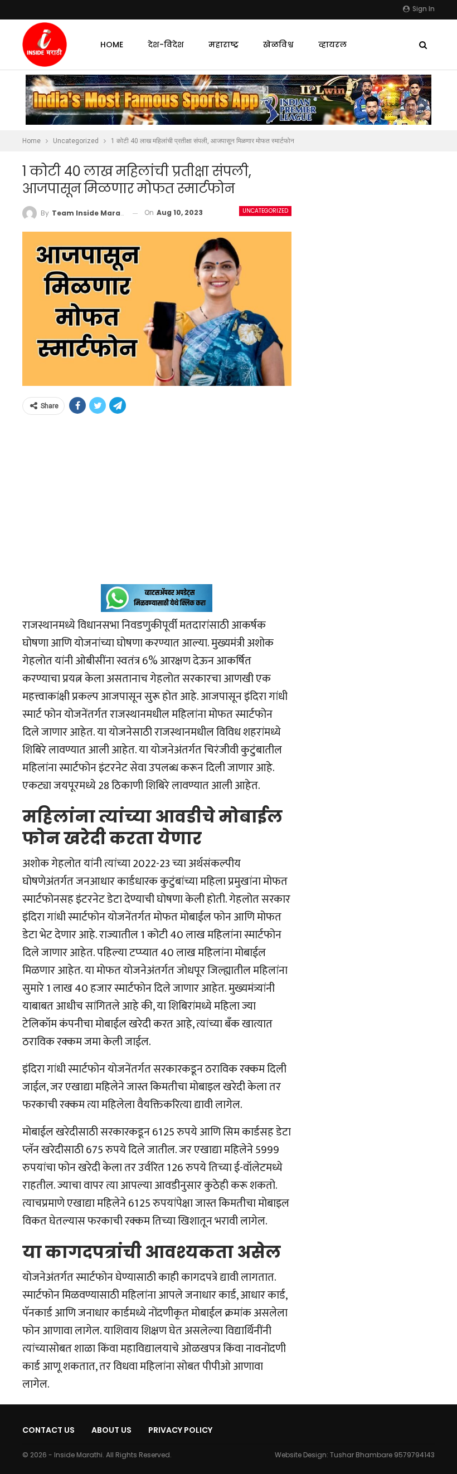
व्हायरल (332, 44)
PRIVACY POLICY (180, 1430)
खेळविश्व (278, 44)
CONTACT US (48, 1430)
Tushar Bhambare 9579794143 (382, 1455)
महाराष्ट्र (223, 44)
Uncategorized (265, 211)
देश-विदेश (166, 44)
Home (111, 44)
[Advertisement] (156, 506)
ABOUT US (111, 1430)
